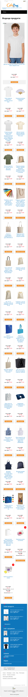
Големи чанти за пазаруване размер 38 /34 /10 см (8, 507)
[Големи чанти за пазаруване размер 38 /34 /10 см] (8, 498)
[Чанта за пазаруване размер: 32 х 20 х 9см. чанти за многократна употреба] (20, 329)
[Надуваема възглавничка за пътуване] (20, 397)
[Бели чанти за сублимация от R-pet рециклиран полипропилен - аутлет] (8, 397)
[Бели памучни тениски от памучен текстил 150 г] (8, 91)
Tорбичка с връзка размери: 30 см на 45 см (20, 303)
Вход (17, 672)
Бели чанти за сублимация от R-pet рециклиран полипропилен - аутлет (8, 406)
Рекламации (9, 672)
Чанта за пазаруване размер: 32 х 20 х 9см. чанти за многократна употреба (20, 338)
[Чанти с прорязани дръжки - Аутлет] (8, 329)
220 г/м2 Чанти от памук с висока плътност (8, 371)
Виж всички (6, 656)
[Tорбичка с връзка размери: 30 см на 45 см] (20, 295)
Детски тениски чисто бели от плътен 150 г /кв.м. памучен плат (14, 65)
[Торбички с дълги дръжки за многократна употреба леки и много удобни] (8, 193)
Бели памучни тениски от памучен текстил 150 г (8, 100)
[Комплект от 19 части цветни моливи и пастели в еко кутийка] (20, 498)
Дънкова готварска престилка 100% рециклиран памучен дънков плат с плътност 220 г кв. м (8, 475)
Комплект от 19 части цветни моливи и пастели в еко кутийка (20, 507)
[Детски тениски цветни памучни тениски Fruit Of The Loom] (20, 125)
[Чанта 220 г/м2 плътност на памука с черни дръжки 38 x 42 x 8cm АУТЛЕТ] (8, 261)
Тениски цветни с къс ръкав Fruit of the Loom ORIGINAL (8, 168)
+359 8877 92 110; (11, 669)
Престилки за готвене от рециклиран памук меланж (8, 439)
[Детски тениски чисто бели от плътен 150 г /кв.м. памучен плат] (14, 43)
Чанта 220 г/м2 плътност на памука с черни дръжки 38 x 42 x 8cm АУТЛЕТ (8, 270)
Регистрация (21, 672)
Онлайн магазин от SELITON (19, 685)
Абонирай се (7, 624)
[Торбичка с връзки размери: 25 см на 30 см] (20, 261)
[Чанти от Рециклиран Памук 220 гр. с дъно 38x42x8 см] (8, 227)
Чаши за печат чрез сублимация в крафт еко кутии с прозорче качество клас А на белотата (8, 542)
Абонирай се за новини (9, 655)
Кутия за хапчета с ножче (8, 577)
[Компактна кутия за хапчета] (20, 532)
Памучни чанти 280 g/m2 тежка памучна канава (20, 235)
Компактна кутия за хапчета (20, 540)
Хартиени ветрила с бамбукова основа (20, 99)
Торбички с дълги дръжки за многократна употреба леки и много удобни (8, 202)
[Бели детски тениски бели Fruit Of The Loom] (5, 635)
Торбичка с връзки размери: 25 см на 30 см (20, 269)
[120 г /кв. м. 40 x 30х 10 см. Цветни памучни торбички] (20, 363)
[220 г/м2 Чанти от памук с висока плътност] (8, 363)
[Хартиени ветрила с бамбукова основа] (20, 91)
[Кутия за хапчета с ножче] (8, 570)
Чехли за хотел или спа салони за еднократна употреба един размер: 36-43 (17, 609)
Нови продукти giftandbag (8, 676)
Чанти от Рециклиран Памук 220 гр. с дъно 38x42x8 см (8, 235)
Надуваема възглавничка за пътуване (20, 405)
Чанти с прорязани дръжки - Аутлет (8, 337)
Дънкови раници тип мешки (20, 472)
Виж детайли (14, 82)
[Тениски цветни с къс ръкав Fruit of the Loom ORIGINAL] (8, 159)
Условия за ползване (11, 674)
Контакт (4, 674)
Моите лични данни (14, 694)
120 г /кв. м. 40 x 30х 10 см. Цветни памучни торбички (20, 371)
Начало (4, 672)
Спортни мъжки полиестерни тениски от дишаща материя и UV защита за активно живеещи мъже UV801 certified (8, 136)
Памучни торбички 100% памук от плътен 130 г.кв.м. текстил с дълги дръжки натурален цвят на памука (20, 203)
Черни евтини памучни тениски (18, 644)
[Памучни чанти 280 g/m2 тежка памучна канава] (20, 227)
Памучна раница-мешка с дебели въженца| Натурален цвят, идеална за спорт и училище (20, 169)
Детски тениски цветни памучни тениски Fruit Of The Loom (20, 134)
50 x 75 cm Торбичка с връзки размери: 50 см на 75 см (8, 303)
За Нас (14, 672)
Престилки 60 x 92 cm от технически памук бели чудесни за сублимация (20, 440)
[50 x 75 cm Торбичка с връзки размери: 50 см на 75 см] (8, 295)
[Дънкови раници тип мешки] (20, 464)
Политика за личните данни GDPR (9, 678)
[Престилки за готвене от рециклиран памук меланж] (8, 431)
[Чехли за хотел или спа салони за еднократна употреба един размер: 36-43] (6, 611)
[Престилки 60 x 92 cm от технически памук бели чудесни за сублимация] (20, 431)
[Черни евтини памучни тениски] (6, 648)
